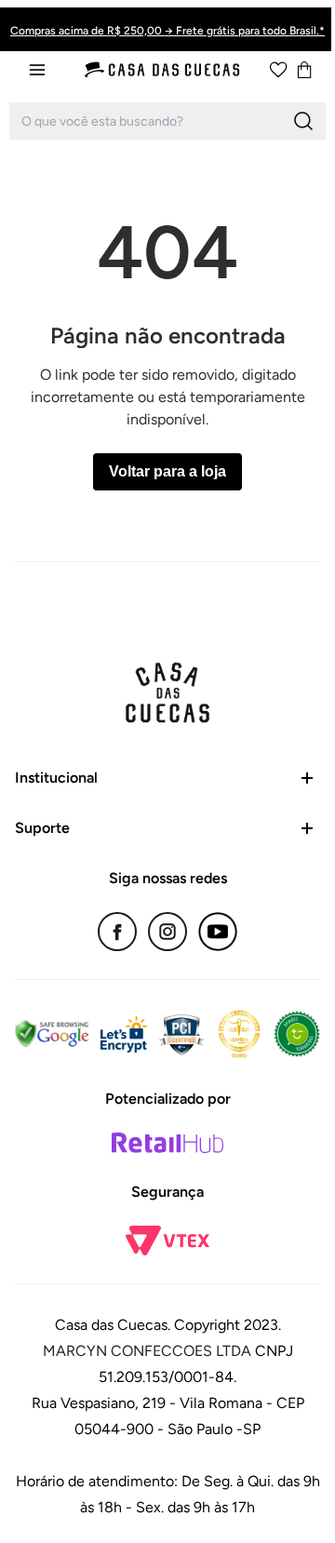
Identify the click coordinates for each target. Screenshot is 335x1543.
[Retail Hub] (167, 1143)
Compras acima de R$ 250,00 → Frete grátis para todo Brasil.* (167, 30)
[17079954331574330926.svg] (278, 69)
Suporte (42, 828)
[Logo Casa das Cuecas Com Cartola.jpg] (163, 69)
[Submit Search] (303, 121)
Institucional (56, 777)
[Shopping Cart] (304, 69)
